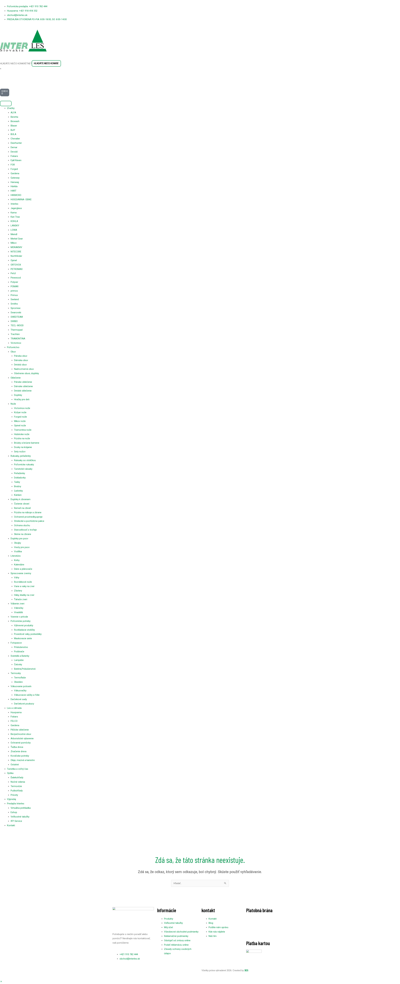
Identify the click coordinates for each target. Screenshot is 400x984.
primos (14, 290)
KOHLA (14, 221)
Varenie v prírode (19, 616)
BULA (13, 134)
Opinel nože (20, 425)
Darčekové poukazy (24, 703)
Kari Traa (15, 216)
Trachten (15, 334)
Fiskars (14, 156)
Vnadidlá (18, 612)
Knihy (17, 560)
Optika (10, 773)
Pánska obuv (20, 355)
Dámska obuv (21, 360)
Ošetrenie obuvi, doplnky (26, 373)
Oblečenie (16, 377)
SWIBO (14, 321)
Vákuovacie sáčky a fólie (27, 695)
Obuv (13, 351)
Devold (14, 151)
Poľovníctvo (13, 347)
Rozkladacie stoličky (24, 629)
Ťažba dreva (17, 747)
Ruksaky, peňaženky (21, 456)
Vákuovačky (20, 690)
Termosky (16, 673)
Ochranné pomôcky (21, 742)
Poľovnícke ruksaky (24, 464)
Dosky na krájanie (23, 447)
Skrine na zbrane (22, 534)
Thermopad (16, 329)
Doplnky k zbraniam (20, 499)
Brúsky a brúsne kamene (26, 442)
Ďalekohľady (17, 777)
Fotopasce (16, 642)
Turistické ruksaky (23, 468)
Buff (13, 130)
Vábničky (18, 608)
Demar (14, 147)
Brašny (17, 486)
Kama (14, 212)
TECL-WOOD (17, 325)
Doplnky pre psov (19, 538)
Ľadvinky (18, 490)
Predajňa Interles (15, 803)
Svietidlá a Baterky (20, 655)
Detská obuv (20, 364)
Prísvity (14, 795)
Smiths (14, 303)
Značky (11, 108)
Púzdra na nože (22, 438)
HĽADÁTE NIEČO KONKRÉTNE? (16, 63)
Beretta (14, 117)
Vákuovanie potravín (21, 686)
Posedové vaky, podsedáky (28, 634)
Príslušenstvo (21, 647)
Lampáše (19, 660)
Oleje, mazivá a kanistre (23, 760)
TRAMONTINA (18, 338)
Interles (14, 203)
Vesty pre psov (22, 547)
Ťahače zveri (20, 599)
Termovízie (16, 786)
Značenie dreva (18, 751)
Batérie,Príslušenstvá (24, 668)
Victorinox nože (22, 408)
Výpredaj (11, 799)
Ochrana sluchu (22, 525)
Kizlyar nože (20, 412)
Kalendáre (19, 564)
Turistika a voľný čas (17, 769)
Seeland (15, 299)
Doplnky (18, 395)
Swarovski (16, 312)
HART (13, 190)
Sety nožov (19, 451)
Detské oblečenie (23, 390)
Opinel (14, 260)
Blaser (14, 125)
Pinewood (16, 277)
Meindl (14, 234)
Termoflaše (20, 677)
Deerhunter (16, 143)
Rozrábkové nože (23, 582)
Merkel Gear (17, 238)
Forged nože (20, 416)
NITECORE (16, 251)
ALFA (13, 112)
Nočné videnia (18, 781)
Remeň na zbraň (22, 508)
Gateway (15, 177)
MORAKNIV (16, 247)
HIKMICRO (16, 195)
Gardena (15, 173)
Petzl (13, 273)
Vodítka (18, 551)
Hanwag (15, 182)
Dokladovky (20, 477)
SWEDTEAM (17, 316)
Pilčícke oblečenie (20, 729)
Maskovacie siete (23, 638)
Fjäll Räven (16, 160)
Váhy (16, 577)
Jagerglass (16, 208)
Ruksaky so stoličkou (25, 460)
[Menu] (6, 103)
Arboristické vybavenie (22, 738)
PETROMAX (16, 269)
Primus (14, 295)
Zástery (18, 590)
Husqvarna (16, 712)
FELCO (14, 721)
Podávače (19, 651)
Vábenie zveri (17, 603)
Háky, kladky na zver (24, 595)
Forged (14, 169)
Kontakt (11, 825)
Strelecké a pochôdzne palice (29, 521)
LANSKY (15, 225)
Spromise (15, 308)
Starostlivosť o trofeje (25, 529)
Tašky (17, 482)
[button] (1, 981)
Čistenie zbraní (21, 503)
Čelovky (18, 664)
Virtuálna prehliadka (21, 808)
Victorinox (16, 343)
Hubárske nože (21, 434)
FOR (13, 164)
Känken (18, 495)
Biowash (15, 121)
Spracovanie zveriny (21, 573)
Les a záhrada (14, 708)
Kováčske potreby (20, 755)
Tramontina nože (22, 429)
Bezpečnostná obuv (21, 734)
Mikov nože (20, 421)
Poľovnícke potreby (20, 621)
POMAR (14, 286)
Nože (13, 403)
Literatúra (15, 555)
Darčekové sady (19, 699)
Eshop (14, 812)
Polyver (14, 282)
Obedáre (18, 682)
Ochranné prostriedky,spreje (28, 516)
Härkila (14, 186)
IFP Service (16, 821)
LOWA (14, 230)
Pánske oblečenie (23, 382)
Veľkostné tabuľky (20, 816)
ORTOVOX (16, 264)
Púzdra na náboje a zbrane (27, 512)
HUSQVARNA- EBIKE (21, 199)
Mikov (14, 242)
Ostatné (15, 764)
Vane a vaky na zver (24, 586)
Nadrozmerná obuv (24, 369)
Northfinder (16, 256)
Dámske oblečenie (23, 386)
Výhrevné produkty (23, 625)
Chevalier (15, 138)
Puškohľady (17, 790)
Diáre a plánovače (23, 569)
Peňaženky (19, 473)
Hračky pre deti (21, 399)
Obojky (17, 542)
